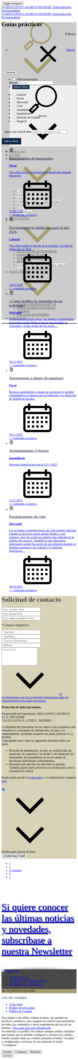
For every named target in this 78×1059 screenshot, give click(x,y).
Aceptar (7, 1051)
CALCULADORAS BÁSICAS (36, 304)
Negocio (21, 121)
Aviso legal (16, 1004)
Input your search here (18, 131)
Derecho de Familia (28, 117)
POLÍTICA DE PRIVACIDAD (28, 980)
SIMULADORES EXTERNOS (36, 308)
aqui (4, 781)
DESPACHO (17, 151)
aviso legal (35, 777)
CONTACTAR (14, 856)
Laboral (21, 94)
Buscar (13, 82)
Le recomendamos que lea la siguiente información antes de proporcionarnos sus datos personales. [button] (35, 697)
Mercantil (22, 102)
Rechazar (35, 1051)
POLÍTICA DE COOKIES (25, 984)
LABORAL (24, 211)
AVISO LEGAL (19, 977)
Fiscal (20, 98)
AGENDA (23, 311)
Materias (11, 72)
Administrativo (25, 109)
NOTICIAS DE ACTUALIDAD (37, 251)
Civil (19, 106)
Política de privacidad (22, 1007)
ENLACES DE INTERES (33, 314)
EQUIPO (14, 155)
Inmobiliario (23, 113)
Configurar (21, 1051)
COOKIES (7, 1056)
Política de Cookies (20, 1011)
